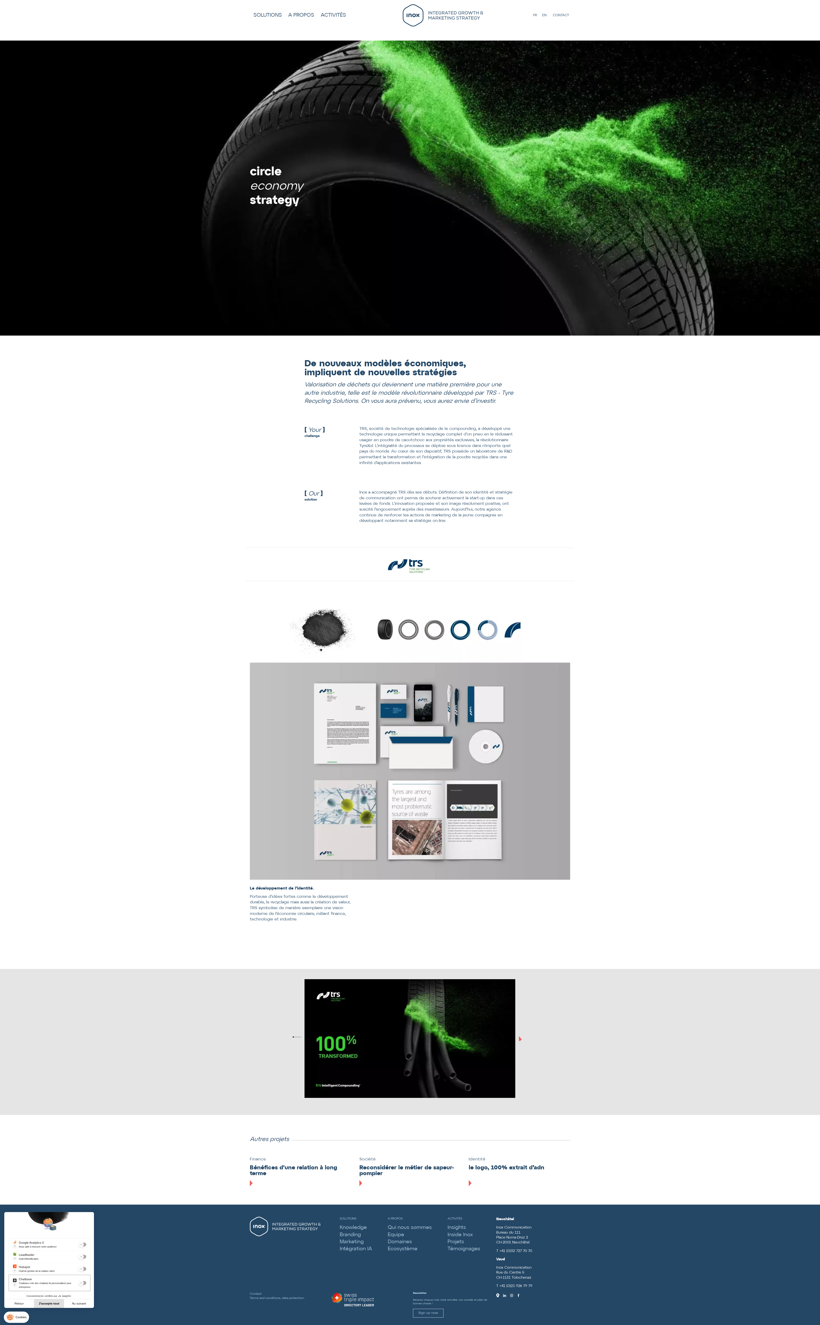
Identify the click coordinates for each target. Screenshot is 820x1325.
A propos (301, 15)
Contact (561, 15)
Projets (456, 1241)
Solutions (267, 15)
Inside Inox (460, 1234)
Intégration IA (356, 1248)
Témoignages (464, 1248)
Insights (457, 1227)
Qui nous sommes (410, 1227)
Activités (333, 15)
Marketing (352, 1241)
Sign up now (428, 1313)
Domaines (400, 1241)
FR (535, 15)
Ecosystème (402, 1248)
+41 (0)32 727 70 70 (515, 1251)
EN (544, 15)
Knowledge (353, 1227)
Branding (350, 1234)
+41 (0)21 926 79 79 (515, 1286)
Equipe (396, 1234)
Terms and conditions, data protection (277, 1298)
